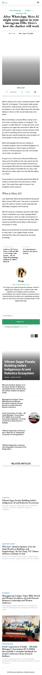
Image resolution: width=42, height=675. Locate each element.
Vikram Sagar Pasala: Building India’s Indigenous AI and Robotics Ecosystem (20, 367)
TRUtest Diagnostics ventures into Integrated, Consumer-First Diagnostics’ (14, 447)
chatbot (28, 10)
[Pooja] (21, 272)
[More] (35, 92)
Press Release (7, 644)
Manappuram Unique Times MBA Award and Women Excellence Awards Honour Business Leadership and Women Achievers (12, 403)
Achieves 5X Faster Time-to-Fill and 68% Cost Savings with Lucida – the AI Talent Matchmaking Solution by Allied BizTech (10, 255)
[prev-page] (32, 335)
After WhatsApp (15, 10)
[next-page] (36, 335)
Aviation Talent (8, 544)
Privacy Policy (23, 327)
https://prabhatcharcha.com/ (21, 284)
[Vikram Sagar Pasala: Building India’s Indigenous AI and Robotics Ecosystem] (21, 356)
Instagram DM (21, 13)
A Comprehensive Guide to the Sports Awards (30, 251)
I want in (20, 322)
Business (5, 593)
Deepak (6, 377)
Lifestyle (5, 497)
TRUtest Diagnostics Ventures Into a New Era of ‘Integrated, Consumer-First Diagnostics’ (13, 432)
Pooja (13, 33)
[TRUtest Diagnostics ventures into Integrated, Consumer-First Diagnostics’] (34, 447)
